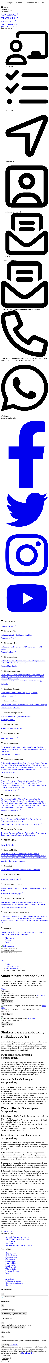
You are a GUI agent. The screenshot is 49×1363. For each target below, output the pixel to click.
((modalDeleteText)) (19, 1314)
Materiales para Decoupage (12, 894)
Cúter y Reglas (17, 781)
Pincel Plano (17, 675)
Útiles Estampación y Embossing (23, 769)
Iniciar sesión (13, 1345)
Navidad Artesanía (8, 932)
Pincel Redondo (7, 675)
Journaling (23, 861)
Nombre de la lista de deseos (11, 1325)
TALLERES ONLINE (9, 26)
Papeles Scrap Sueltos (29, 747)
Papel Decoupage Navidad (19, 904)
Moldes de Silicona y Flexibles (12, 856)
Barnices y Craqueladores (12, 708)
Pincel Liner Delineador (31, 675)
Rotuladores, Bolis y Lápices (27, 693)
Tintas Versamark (15, 765)
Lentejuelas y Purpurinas (24, 807)
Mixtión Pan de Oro (14, 728)
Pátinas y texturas (9, 696)
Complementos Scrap (10, 790)
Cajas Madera (34, 888)
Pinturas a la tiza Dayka (9, 635)
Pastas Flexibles (33, 854)
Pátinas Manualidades (9, 705)
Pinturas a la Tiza (8, 626)
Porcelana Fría (6, 854)
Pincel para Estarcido (21, 677)
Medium (4, 728)
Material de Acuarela (26, 681)
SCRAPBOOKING (10, 18)
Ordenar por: (5, 991)
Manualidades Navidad (38, 916)
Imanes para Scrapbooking (22, 803)
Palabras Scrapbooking (9, 799)
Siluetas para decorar (8, 888)
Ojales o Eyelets (7, 803)
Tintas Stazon (27, 765)
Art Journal (15, 870)
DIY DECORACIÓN (10, 24)
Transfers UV (24, 920)
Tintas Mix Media (34, 858)
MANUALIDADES (10, 15)
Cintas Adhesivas (17, 821)
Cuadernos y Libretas (9, 693)
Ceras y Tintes (6, 918)
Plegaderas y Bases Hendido (21, 783)
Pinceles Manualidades (11, 666)
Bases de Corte (6, 781)
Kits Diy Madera (22, 888)
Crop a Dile (36, 783)
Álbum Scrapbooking (38, 833)
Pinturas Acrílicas (9, 652)
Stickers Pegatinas (29, 801)
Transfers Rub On (16, 801)
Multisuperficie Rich (38, 661)
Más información (27, 1353)
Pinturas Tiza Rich (25, 635)
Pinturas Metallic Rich (9, 663)
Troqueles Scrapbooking (32, 785)
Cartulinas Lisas (13, 749)
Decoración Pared (21, 932)
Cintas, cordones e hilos (14, 805)
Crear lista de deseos (17, 1327)
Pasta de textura (23, 705)
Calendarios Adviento (9, 916)
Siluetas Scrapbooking (26, 799)
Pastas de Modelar (9, 845)
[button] (3, 960)
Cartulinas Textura (26, 749)
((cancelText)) (6, 1314)
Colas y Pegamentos (8, 819)
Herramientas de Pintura (10, 681)
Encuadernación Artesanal (31, 824)
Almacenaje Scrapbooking (10, 824)
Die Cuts (37, 799)
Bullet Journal (6, 870)
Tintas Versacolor (21, 767)
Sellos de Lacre (22, 763)
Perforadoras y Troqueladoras (12, 785)
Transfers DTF (13, 920)
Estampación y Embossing (12, 754)
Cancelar (5, 1327)
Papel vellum (43, 749)
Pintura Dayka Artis (8, 661)
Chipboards (5, 801)
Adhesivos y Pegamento (11, 810)
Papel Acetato (6, 751)
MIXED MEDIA (9, 21)
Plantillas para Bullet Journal (30, 870)
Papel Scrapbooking (10, 738)
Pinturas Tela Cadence (9, 647)
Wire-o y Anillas (24, 833)
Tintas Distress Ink (8, 767)
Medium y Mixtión (9, 720)
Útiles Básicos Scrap (16, 787)
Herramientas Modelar (31, 856)
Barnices (4, 717)
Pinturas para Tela (9, 638)
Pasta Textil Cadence (25, 647)
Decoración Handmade (36, 932)
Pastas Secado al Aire (20, 854)
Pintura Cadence (23, 663)
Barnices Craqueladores (16, 717)
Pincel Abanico (13, 679)
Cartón (36, 749)
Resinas (28, 717)
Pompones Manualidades (32, 805)
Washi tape (40, 801)
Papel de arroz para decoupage (12, 902)
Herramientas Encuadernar (25, 835)
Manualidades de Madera (11, 880)
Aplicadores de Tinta (35, 767)
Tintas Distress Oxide (40, 765)
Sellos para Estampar (8, 763)
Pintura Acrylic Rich (23, 661)
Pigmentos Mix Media (20, 858)
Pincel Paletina (34, 677)
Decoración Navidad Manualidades (15, 907)
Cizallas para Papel (30, 781)
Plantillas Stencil (35, 920)
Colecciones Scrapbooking (11, 747)
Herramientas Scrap (9, 772)
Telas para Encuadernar (9, 833)
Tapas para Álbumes (8, 835)
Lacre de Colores (34, 763)
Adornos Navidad (23, 916)
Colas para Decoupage (37, 904)
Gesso (31, 705)
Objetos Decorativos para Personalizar (14, 934)
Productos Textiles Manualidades (24, 918)
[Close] (11, 10)
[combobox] (11, 948)
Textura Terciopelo (40, 705)
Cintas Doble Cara (23, 819)
